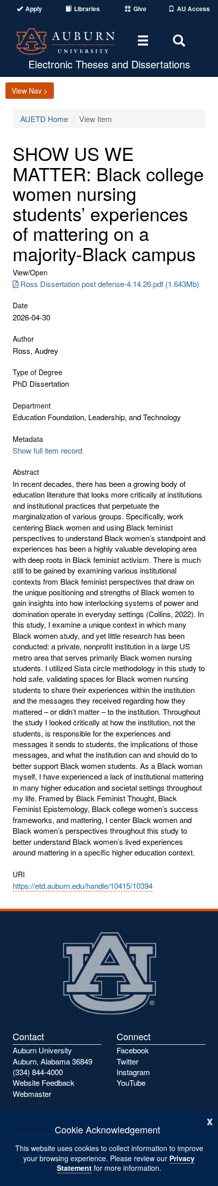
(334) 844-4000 (38, 1072)
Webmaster (32, 1093)
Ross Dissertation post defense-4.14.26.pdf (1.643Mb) (109, 283)
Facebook (133, 1050)
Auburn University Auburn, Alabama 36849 (52, 1055)
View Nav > (30, 91)
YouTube (131, 1082)
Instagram (133, 1072)
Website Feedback (44, 1082)
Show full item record (47, 450)
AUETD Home (44, 118)
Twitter (127, 1061)
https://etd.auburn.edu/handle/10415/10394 (83, 885)
